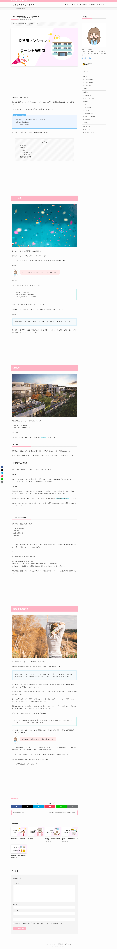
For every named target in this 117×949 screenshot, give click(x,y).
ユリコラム (87, 126)
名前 (15, 904)
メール (15, 910)
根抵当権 (22, 148)
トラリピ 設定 (88, 85)
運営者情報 (60, 944)
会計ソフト (87, 129)
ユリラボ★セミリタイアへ (23, 5)
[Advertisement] (44, 82)
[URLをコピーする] (72, 806)
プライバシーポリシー (51, 944)
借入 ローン (15, 19)
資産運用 (86, 88)
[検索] (105, 1)
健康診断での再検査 (25, 157)
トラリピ (86, 76)
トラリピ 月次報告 (89, 79)
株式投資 (86, 122)
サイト (15, 917)
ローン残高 (23, 145)
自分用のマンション (89, 132)
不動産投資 (87, 101)
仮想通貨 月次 (88, 95)
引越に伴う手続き (27, 154)
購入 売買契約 (88, 107)
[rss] (103, 1)
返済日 (24, 150)
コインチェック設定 (89, 98)
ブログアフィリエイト (89, 116)
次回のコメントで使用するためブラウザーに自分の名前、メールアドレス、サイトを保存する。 (39, 923)
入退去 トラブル (88, 110)
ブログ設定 (87, 119)
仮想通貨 (86, 92)
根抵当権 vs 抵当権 (27, 152)
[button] (16, 806)
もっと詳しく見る (86, 58)
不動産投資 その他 (89, 113)
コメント (16, 883)
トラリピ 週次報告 (89, 82)
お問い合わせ (68, 944)
